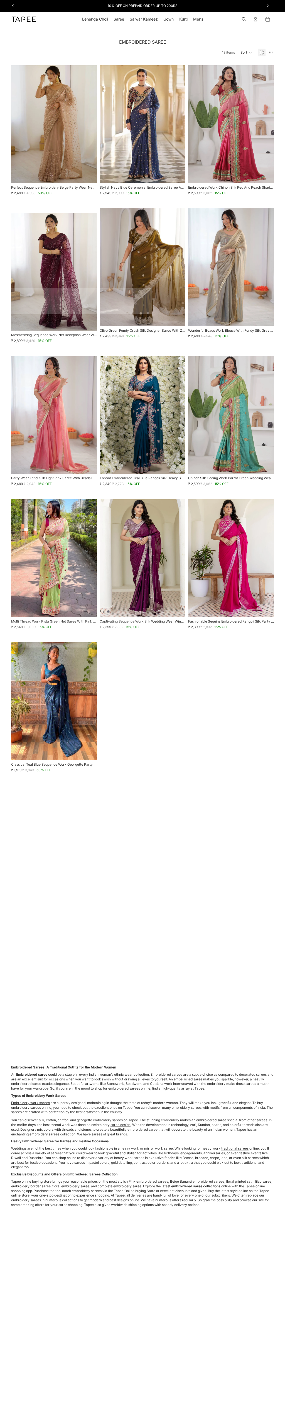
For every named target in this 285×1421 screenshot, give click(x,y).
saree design (120, 1125)
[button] (246, 52)
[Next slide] (88, 124)
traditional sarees (235, 1148)
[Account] (255, 19)
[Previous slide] (19, 124)
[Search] (244, 19)
